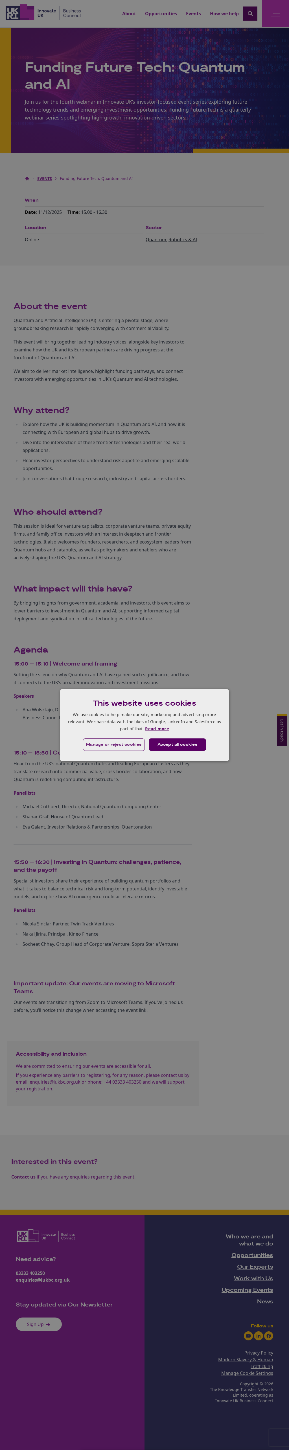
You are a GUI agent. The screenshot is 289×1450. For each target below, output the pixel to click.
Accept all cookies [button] (177, 744)
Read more (157, 728)
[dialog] (144, 725)
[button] (114, 744)
